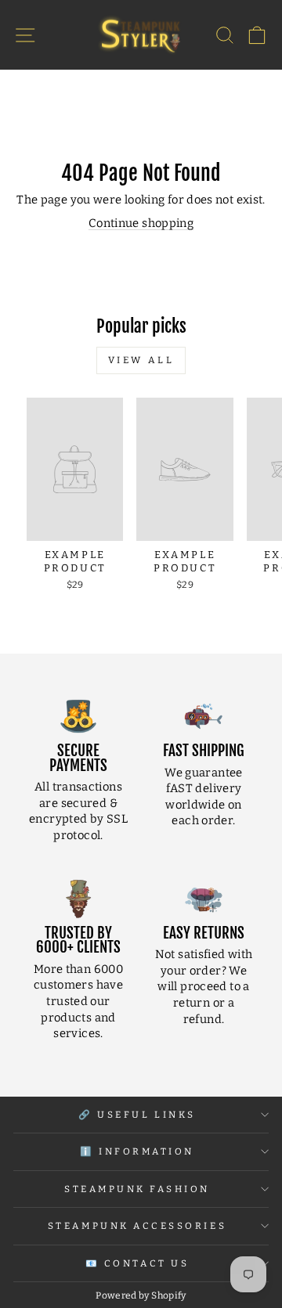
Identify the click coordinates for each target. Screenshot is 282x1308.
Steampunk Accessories (137, 1225)
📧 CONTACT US (137, 1263)
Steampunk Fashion (137, 1189)
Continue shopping (141, 223)
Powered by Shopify (141, 1295)
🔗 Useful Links (136, 1114)
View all (141, 360)
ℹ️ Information (137, 1151)
